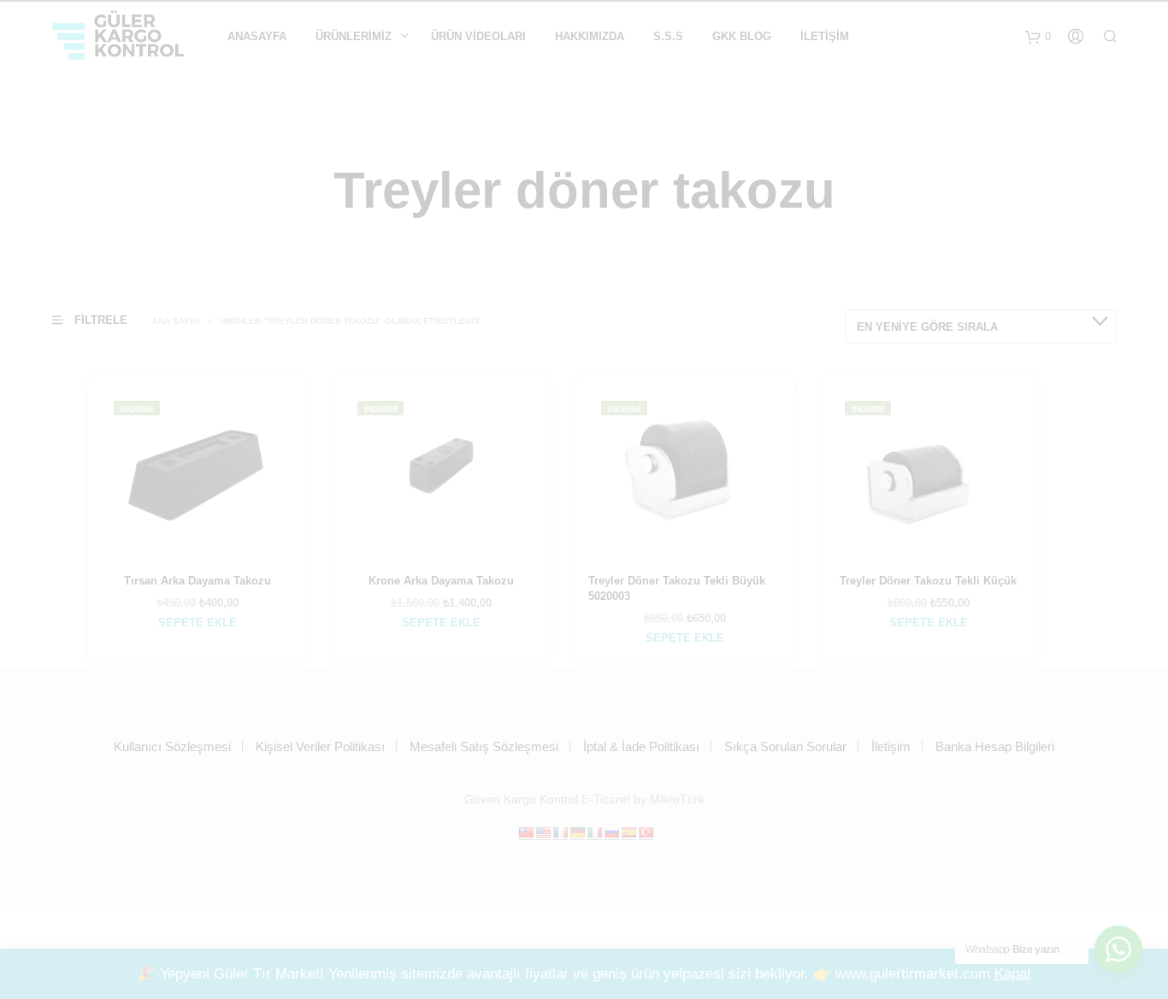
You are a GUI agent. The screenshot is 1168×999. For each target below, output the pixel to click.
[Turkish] (645, 833)
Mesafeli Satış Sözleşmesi (484, 746)
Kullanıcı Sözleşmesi (172, 746)
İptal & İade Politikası (641, 746)
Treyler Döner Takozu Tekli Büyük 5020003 (676, 588)
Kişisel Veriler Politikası (320, 746)
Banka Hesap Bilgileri (994, 746)
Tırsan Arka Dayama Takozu (197, 580)
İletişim (824, 36)
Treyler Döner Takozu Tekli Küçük (928, 580)
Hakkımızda (589, 36)
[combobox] (981, 326)
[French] (560, 833)
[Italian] (594, 833)
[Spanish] (628, 833)
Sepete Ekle (197, 622)
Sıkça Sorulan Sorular (785, 746)
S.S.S (668, 36)
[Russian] (611, 833)
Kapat (1012, 974)
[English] (543, 833)
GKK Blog (741, 36)
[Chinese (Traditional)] (526, 833)
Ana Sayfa (176, 321)
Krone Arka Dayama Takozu (441, 580)
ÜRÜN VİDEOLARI (478, 36)
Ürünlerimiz (354, 36)
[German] (577, 833)
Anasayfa (256, 36)
